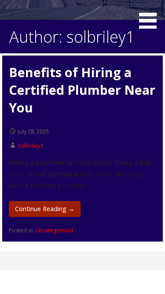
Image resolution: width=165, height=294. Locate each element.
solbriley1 (30, 145)
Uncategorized (54, 230)
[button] (151, 16)
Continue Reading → (44, 209)
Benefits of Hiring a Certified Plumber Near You (82, 89)
